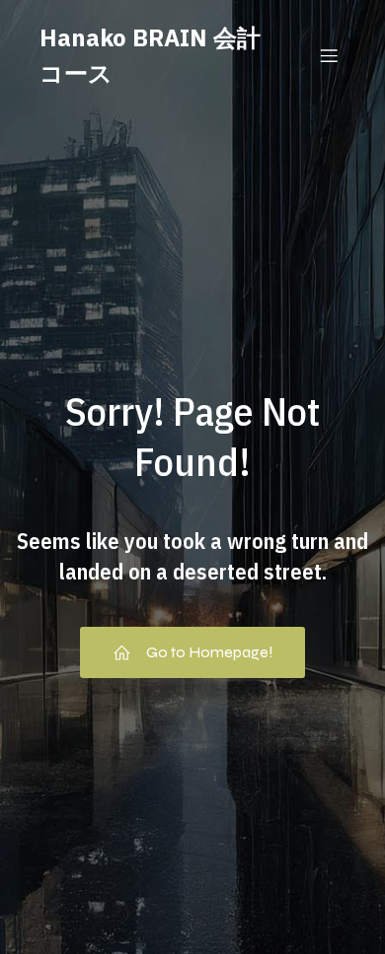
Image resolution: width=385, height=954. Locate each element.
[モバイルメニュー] (329, 55)
